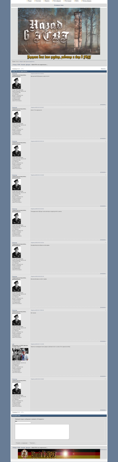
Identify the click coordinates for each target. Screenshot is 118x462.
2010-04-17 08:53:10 (40, 310)
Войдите (21, 61)
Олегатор (14, 73)
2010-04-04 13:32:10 (40, 242)
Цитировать (103, 104)
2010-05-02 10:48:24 (40, 379)
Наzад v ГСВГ (16, 64)
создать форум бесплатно (101, 449)
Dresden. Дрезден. (26, 64)
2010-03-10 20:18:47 (40, 107)
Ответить (103, 68)
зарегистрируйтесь (30, 61)
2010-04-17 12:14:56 (40, 344)
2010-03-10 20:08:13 (40, 73)
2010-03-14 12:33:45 (40, 175)
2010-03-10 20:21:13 (40, 141)
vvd (13, 344)
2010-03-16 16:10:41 (40, 208)
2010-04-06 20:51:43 (40, 276)
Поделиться (33, 73)
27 (22, 68)
